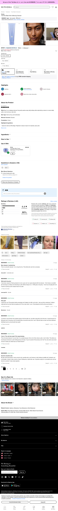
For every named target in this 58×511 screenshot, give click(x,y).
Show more (3, 128)
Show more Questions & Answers (10, 182)
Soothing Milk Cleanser (24, 410)
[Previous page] (1, 369)
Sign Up (22, 472)
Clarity (14, 19)
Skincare (3, 11)
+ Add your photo (5, 380)
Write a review (54, 201)
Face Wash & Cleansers (16, 11)
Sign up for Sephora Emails (7, 469)
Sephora (11, 408)
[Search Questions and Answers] (2, 167)
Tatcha (2, 14)
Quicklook (4, 150)
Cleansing (18, 19)
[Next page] (25, 369)
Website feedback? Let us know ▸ (29, 417)
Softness (22, 19)
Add (12, 153)
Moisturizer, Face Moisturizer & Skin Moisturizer (24, 408)
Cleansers (8, 11)
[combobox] (31, 7)
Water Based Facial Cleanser (36, 410)
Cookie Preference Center (18, 498)
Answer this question (7, 177)
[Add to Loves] (56, 51)
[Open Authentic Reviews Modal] (13, 229)
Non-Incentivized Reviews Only (34, 252)
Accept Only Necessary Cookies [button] (15, 502)
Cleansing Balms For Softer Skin (8, 412)
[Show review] (7, 242)
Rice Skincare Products (13, 410)
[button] (22, 48)
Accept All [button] (43, 502)
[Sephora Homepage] (6, 7)
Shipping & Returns (6, 77)
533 (22, 368)
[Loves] (52, 7)
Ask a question (12, 18)
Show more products (28, 89)
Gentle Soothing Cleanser (22, 412)
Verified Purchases (21, 252)
